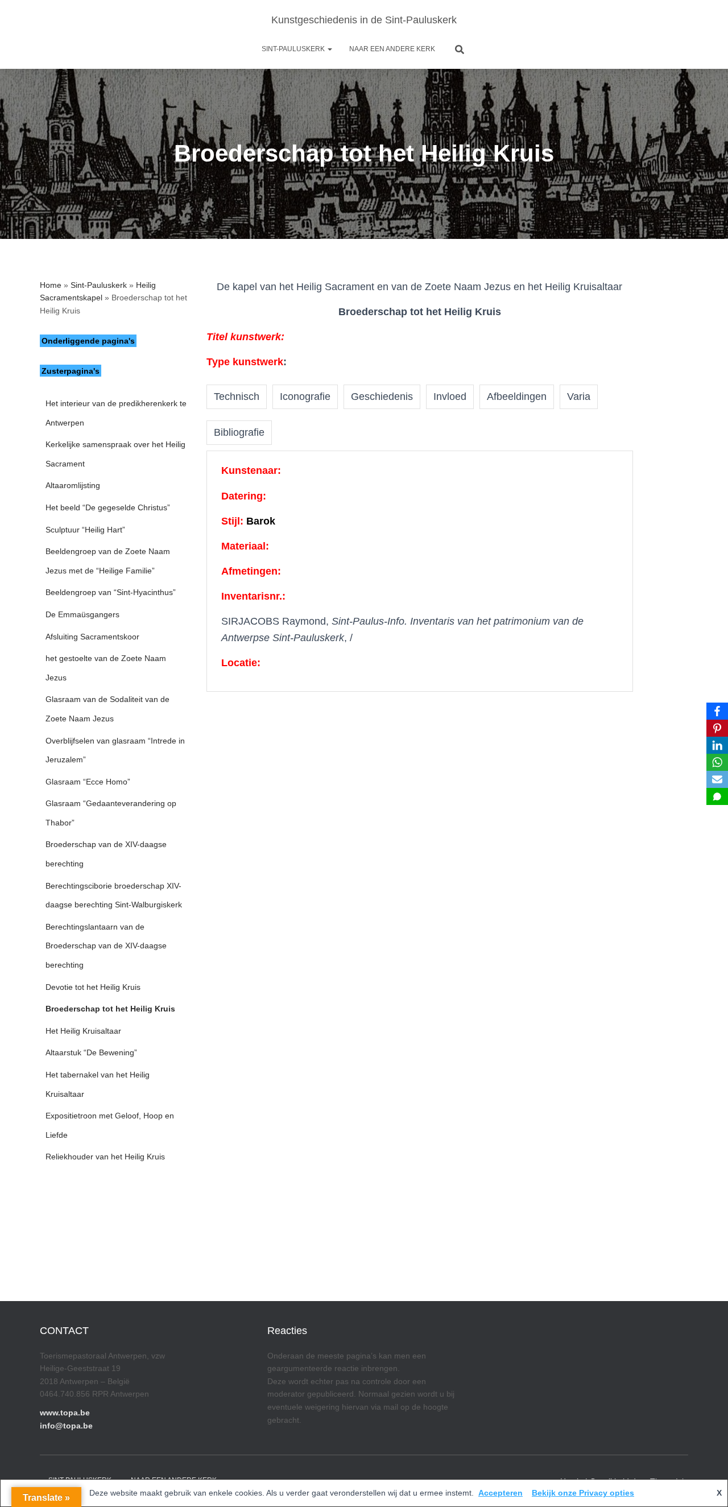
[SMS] (717, 796)
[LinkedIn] (717, 745)
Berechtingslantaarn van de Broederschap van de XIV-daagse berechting (106, 945)
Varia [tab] (578, 396)
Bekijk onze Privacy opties (583, 1492)
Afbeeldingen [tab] (517, 396)
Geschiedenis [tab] (382, 396)
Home (50, 285)
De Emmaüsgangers (82, 614)
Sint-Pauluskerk (294, 49)
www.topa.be (65, 1412)
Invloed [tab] (449, 396)
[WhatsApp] (717, 762)
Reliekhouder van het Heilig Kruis (105, 1156)
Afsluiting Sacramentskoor (92, 636)
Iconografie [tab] (305, 396)
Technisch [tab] (236, 396)
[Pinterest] (717, 728)
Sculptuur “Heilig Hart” (85, 529)
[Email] (717, 779)
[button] (329, 49)
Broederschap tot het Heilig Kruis (110, 1008)
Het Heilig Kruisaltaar (83, 1030)
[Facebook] (717, 711)
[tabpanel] (420, 571)
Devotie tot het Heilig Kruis (93, 987)
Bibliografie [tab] (239, 432)
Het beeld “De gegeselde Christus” (108, 507)
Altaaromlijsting (73, 485)
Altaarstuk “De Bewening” (91, 1052)
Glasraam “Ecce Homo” (88, 781)
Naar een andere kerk (392, 49)
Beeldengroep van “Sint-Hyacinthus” (111, 592)
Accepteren (500, 1492)
